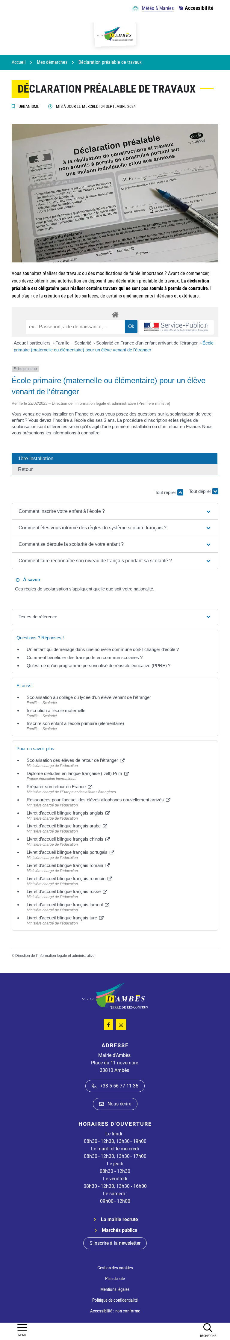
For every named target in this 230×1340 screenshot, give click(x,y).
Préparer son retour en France (57, 786)
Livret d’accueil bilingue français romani (65, 865)
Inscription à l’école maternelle (56, 710)
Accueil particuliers (33, 342)
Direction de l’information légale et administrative (55, 956)
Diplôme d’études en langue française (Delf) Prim (75, 773)
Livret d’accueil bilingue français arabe (64, 825)
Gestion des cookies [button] (115, 1267)
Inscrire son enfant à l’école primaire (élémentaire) (75, 723)
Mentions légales (115, 1289)
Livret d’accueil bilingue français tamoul (65, 904)
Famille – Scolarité (74, 342)
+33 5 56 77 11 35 (119, 1086)
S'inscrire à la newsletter (115, 1243)
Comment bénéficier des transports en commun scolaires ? (85, 657)
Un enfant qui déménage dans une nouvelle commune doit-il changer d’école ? (103, 649)
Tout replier (166, 492)
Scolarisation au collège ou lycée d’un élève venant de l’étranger (89, 697)
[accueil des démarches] (115, 313)
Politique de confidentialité (115, 1300)
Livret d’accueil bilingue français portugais (68, 852)
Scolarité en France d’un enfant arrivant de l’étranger (147, 342)
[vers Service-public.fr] (176, 327)
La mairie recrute (119, 1219)
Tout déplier (200, 489)
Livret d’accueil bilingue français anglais (66, 812)
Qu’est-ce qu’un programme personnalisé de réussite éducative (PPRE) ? (98, 665)
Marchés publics (119, 1230)
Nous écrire (119, 1104)
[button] (207, 1330)
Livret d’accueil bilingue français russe (64, 891)
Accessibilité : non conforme (115, 1311)
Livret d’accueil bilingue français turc (62, 917)
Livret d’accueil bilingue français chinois (66, 839)
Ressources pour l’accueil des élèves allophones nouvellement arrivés (96, 799)
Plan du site (115, 1278)
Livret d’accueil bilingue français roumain (67, 878)
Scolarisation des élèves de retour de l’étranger (73, 760)
